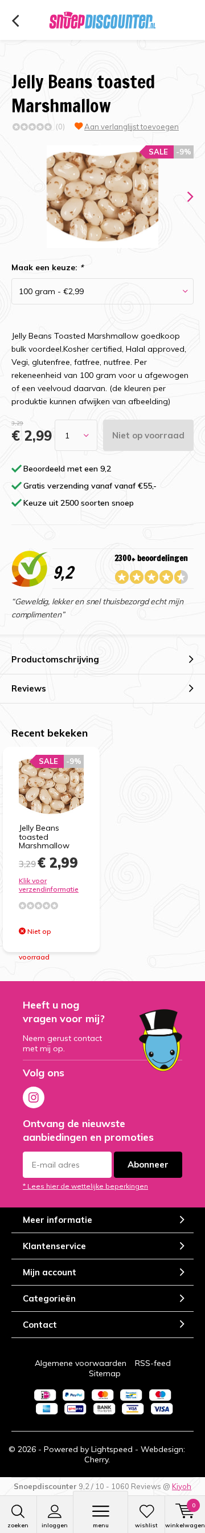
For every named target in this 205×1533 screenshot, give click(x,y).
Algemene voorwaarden (80, 1363)
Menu (101, 1525)
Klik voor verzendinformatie (49, 884)
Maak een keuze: (47, 267)
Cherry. (97, 1459)
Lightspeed (112, 1449)
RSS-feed (153, 1363)
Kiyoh (181, 1486)
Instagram (33, 1097)
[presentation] (182, 196)
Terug (15, 21)
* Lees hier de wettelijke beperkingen (85, 1186)
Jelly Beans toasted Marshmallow (44, 837)
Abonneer (148, 1164)
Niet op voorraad (148, 435)
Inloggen (55, 1525)
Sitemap (105, 1373)
